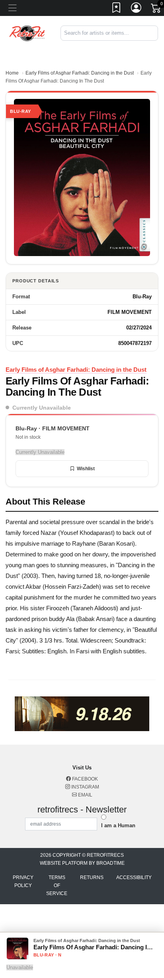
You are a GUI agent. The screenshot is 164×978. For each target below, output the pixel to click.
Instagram (84, 787)
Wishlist (86, 468)
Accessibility (134, 877)
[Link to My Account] (136, 9)
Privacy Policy (23, 881)
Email (84, 795)
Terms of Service (56, 885)
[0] (156, 10)
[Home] (27, 32)
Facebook (84, 779)
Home (12, 73)
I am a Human (118, 825)
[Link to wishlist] (116, 9)
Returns (91, 877)
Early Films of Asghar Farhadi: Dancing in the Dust (79, 73)
